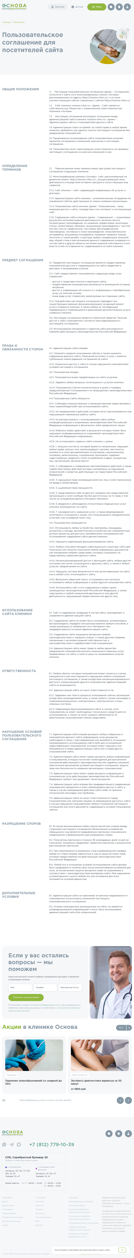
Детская (79, 7)
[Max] (19, 1145)
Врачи (5, 1202)
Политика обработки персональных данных (79, 1211)
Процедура (12, 1075)
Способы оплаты (43, 1217)
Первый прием (9, 1213)
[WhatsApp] (4, 1145)
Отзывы (39, 1209)
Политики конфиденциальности (44, 1005)
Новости (39, 1205)
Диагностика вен (79, 1075)
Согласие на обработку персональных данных (80, 1218)
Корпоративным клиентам (81, 1202)
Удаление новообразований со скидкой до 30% (33, 1082)
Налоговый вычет (77, 1205)
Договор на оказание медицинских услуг (79, 1235)
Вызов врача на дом (11, 1221)
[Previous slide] (120, 1100)
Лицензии (73, 1198)
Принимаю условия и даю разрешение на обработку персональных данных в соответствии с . (44, 1008)
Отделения (7, 1198)
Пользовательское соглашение (83, 1223)
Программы (7, 1209)
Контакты (39, 1202)
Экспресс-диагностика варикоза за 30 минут (96, 1082)
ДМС (37, 1221)
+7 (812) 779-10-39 (51, 1145)
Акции (5, 1225)
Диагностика (8, 1205)
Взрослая (59, 7)
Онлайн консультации (12, 1217)
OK (122, 1250)
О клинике (40, 1198)
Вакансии (39, 1213)
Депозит (39, 1225)
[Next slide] (128, 1100)
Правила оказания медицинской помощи (79, 1228)
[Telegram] (11, 1145)
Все (121, 1028)
